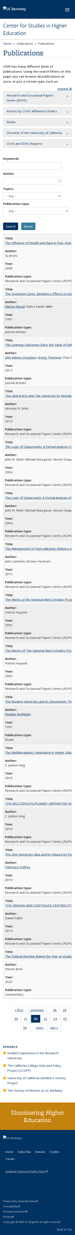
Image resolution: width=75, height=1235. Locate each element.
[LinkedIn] (15, 1145)
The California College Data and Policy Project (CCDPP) (34, 1068)
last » (55, 1029)
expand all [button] (65, 89)
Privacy (8, 1217)
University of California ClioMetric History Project (36, 1080)
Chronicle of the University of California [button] (34, 133)
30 (17, 1020)
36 (26, 1029)
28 (56, 1011)
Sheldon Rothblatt (18, 714)
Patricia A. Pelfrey (17, 867)
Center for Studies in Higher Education (35, 29)
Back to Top (64, 1229)
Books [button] (11, 122)
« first (20, 1011)
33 (47, 1020)
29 (66, 1011)
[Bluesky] (39, 1145)
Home (7, 44)
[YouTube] (23, 1145)
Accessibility (11, 1206)
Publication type (16, 204)
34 (56, 1020)
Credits (54, 1152)
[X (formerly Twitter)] (7, 1145)
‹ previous (37, 1011)
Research (10, 1047)
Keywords (11, 158)
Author (8, 173)
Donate (40, 1152)
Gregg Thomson (49, 357)
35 (66, 1020)
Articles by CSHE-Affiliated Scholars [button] (32, 111)
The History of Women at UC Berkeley (34, 1090)
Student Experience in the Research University (33, 1055)
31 (27, 1020)
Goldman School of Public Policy (26, 1171)
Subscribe (24, 1152)
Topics (8, 189)
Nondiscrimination (15, 1211)
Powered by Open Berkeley (20, 1201)
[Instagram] (31, 1145)
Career (10, 1159)
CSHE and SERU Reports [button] (24, 143)
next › (41, 1029)
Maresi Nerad (15, 306)
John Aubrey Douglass (20, 357)
